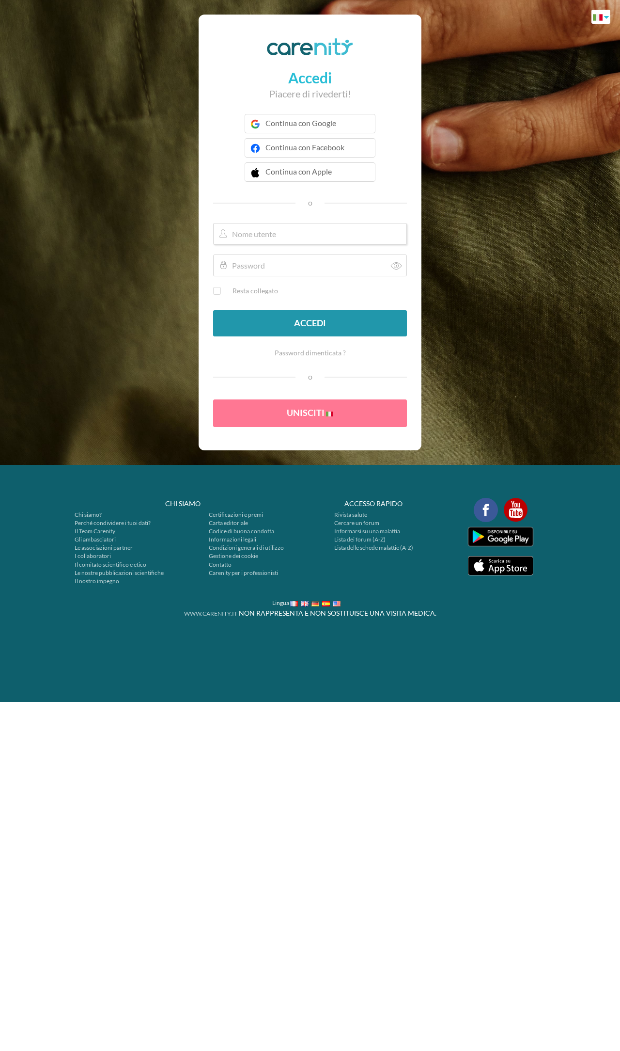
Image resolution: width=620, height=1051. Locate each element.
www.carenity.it (210, 613)
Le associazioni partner (104, 547)
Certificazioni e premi (236, 514)
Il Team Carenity (95, 531)
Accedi (310, 323)
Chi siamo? (88, 514)
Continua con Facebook (304, 147)
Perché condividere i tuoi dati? (113, 522)
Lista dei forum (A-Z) (360, 539)
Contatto (220, 564)
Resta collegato (255, 291)
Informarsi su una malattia (367, 531)
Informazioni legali (232, 539)
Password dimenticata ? (310, 353)
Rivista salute (350, 514)
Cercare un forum (356, 522)
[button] (310, 177)
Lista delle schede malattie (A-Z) (373, 547)
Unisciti (306, 412)
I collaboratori (93, 555)
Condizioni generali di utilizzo (246, 547)
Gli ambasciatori (95, 539)
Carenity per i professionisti (243, 572)
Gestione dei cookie (233, 555)
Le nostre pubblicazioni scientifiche (119, 572)
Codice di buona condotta (241, 531)
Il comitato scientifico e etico (110, 564)
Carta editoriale (228, 522)
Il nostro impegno (97, 581)
